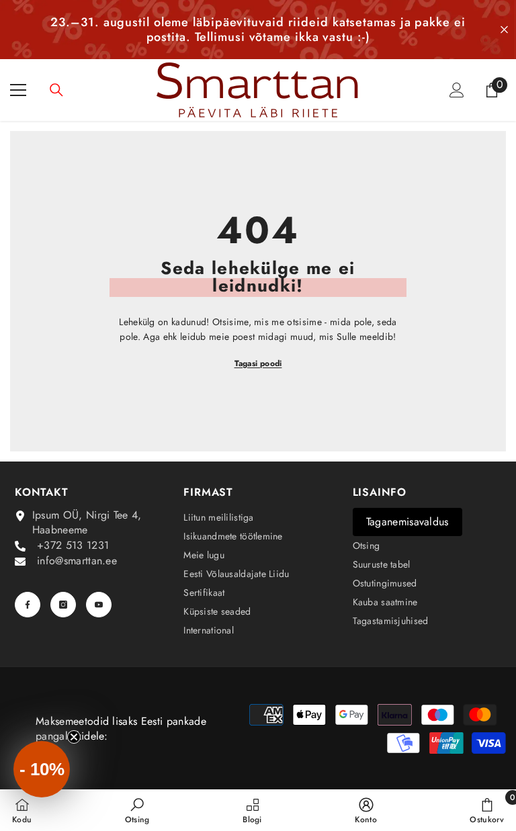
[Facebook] (27, 604)
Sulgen (504, 30)
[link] (137, 810)
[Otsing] (56, 90)
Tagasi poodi (258, 363)
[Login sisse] (456, 90)
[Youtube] (99, 604)
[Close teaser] (74, 737)
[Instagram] (63, 604)
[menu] (18, 90)
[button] (41, 769)
